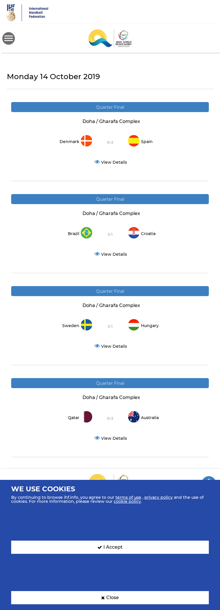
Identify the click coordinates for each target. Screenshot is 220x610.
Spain (147, 141)
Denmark (69, 141)
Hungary (150, 325)
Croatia (148, 233)
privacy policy (158, 497)
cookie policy (127, 501)
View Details (114, 162)
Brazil (73, 233)
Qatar (73, 417)
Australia (150, 417)
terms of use (128, 497)
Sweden (70, 325)
